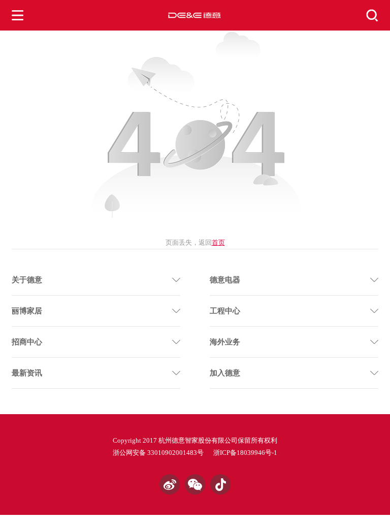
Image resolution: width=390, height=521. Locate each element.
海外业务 (225, 342)
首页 (218, 242)
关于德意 (27, 280)
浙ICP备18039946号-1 (245, 452)
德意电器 (225, 280)
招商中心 (27, 342)
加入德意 (225, 373)
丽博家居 (27, 311)
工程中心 (225, 311)
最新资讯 (27, 373)
